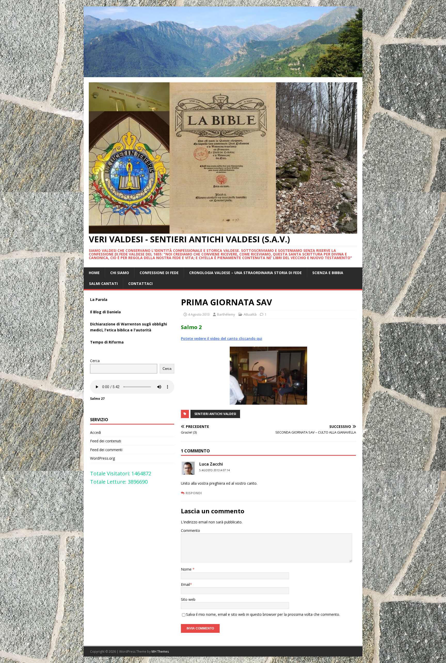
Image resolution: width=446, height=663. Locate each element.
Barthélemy (226, 314)
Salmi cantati (103, 283)
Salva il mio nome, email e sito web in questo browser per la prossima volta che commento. (263, 614)
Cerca (95, 360)
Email (185, 584)
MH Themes (160, 651)
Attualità (250, 314)
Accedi (95, 432)
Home (94, 272)
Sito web (188, 599)
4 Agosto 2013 (199, 314)
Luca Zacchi (211, 464)
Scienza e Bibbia (327, 272)
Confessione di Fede (159, 272)
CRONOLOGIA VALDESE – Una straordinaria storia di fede (245, 272)
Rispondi (194, 493)
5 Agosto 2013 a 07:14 (214, 470)
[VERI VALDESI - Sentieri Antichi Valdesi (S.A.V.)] (223, 73)
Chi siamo (119, 272)
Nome (187, 569)
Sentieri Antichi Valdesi (215, 414)
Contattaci (140, 283)
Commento (190, 530)
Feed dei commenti (106, 449)
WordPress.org (102, 458)
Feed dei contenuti (105, 440)
